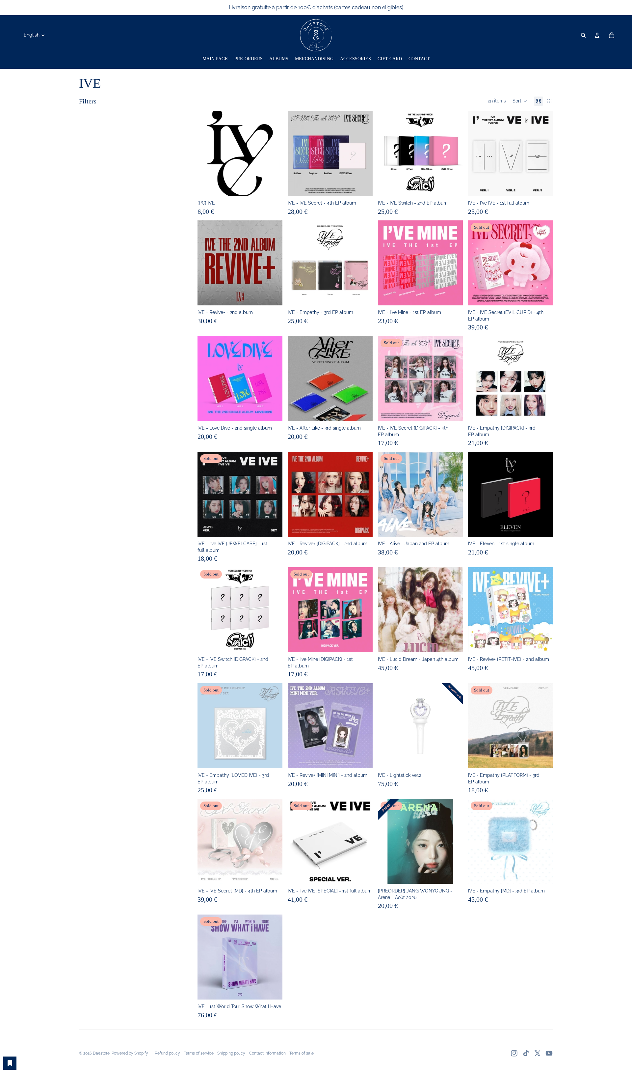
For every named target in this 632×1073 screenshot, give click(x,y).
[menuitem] (215, 59)
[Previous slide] (207, 153)
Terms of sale (301, 1053)
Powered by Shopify (130, 1053)
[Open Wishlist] (9, 1063)
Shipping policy (231, 1053)
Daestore (101, 1053)
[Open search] (583, 35)
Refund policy (167, 1053)
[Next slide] (272, 153)
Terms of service (199, 1053)
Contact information (267, 1053)
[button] (520, 101)
